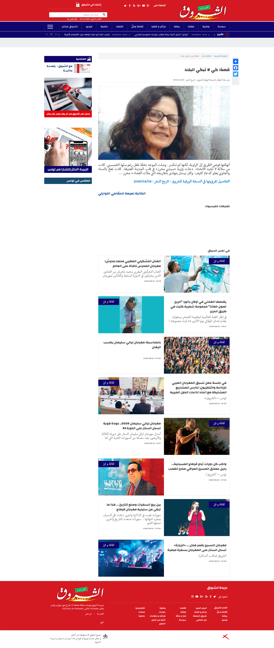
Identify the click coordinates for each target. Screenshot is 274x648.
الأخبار (220, 34)
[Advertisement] (68, 232)
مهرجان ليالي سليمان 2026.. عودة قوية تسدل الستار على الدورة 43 (132, 425)
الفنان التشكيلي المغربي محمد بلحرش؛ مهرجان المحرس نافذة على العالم (133, 263)
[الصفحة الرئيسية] (204, 9)
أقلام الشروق (220, 608)
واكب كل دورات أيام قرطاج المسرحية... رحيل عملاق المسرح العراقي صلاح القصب (197, 466)
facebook (130, 6)
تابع (102, 622)
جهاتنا (191, 26)
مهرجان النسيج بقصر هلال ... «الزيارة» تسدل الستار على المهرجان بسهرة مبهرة (196, 547)
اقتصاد (119, 26)
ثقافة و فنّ (206, 56)
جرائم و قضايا (158, 26)
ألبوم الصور (201, 608)
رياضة (177, 26)
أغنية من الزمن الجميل (158, 621)
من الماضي (201, 620)
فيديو (89, 26)
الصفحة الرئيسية (220, 56)
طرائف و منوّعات (158, 616)
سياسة (222, 26)
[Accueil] (79, 593)
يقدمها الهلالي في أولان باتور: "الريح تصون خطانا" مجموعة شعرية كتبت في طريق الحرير (198, 306)
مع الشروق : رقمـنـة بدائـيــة (59, 68)
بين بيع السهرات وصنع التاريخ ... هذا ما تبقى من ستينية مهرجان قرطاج (134, 507)
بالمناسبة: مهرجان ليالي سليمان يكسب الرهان (132, 344)
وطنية (206, 26)
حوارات (162, 612)
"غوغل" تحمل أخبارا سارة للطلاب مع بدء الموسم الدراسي (193, 35)
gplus (138, 6)
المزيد (50, 26)
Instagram (148, 6)
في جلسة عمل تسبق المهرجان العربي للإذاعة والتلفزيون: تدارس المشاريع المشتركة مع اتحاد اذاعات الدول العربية (198, 387)
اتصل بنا (70, 19)
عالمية (104, 26)
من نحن (88, 614)
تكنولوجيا (140, 608)
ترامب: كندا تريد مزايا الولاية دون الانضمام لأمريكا (118, 35)
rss (134, 6)
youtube (143, 6)
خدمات (141, 612)
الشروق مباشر (70, 26)
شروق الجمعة (200, 616)
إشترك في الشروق (91, 5)
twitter (125, 6)
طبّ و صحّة (181, 616)
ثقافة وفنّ (137, 26)
